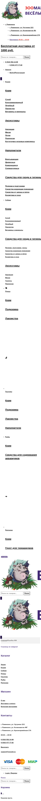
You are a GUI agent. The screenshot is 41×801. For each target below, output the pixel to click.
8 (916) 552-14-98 (7, 739)
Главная (4, 640)
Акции (3, 664)
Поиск (26, 57)
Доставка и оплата (8, 703)
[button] (4, 557)
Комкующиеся (11, 165)
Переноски (10, 138)
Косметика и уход (13, 195)
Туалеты (8, 281)
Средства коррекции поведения (19, 189)
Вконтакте (5, 747)
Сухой (8, 99)
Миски (8, 132)
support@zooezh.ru (8, 752)
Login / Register (11, 773)
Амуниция (9, 129)
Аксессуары (12, 120)
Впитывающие (11, 159)
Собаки (4, 670)
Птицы (3, 674)
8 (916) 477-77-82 (7, 742)
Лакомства (10, 109)
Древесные (10, 162)
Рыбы (3, 680)
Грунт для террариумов (19, 548)
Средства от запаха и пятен (17, 192)
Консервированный (14, 102)
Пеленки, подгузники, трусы (16, 248)
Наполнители (13, 150)
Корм (8, 90)
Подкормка (11, 309)
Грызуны (4, 677)
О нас (3, 700)
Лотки (7, 135)
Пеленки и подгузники (15, 186)
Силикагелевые (12, 168)
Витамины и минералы (15, 112)
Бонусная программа (9, 706)
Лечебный (9, 106)
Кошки (3, 667)
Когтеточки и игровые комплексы (20, 141)
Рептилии (4, 683)
